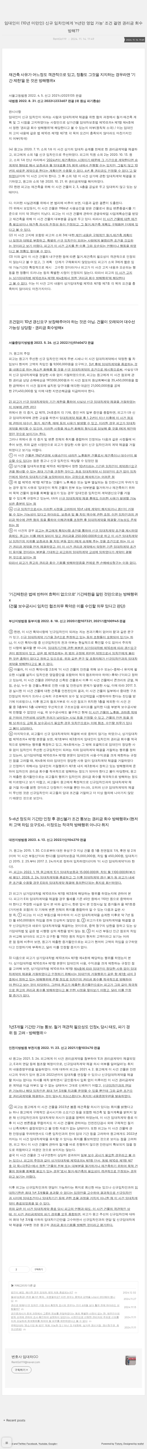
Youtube (42, 1443)
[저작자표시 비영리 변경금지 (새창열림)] (51, 1269)
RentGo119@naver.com (25, 1362)
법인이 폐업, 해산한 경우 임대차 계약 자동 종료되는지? (42, 1292)
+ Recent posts (14, 1420)
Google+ (53, 1443)
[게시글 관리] (25, 1269)
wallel (140, 1443)
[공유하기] (20, 1269)
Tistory (118, 1443)
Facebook (32, 1443)
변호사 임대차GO (24, 1357)
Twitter (21, 1443)
